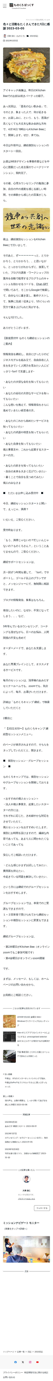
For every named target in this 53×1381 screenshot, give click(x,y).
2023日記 (34, 36)
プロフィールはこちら (26, 1199)
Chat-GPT (42, 284)
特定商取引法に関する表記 (36, 1372)
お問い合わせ (9, 1377)
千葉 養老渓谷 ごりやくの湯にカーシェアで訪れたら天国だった (33, 1054)
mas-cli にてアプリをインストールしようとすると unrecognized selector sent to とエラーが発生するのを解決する (33, 1038)
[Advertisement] (26, 1308)
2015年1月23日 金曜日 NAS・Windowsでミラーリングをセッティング (33, 1021)
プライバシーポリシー (13, 1372)
